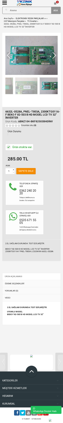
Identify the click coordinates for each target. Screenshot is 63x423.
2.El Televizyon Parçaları (14, 21)
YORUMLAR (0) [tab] (11, 291)
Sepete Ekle (26, 171)
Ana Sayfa (8, 18)
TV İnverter (32, 21)
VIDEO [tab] (7, 298)
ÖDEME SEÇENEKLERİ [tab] (14, 283)
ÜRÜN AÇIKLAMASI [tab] (13, 276)
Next (59, 362)
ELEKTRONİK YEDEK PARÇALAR (30, 18)
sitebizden (36, 419)
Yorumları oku (28, 125)
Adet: (8, 165)
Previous (4, 362)
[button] (54, 55)
